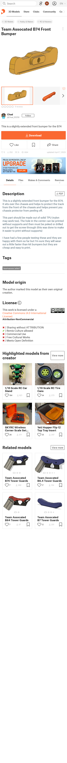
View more (57, 355)
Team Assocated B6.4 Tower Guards (49, 479)
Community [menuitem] (49, 11)
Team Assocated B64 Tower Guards (17, 519)
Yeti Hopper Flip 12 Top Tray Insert (49, 429)
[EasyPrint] (40, 3)
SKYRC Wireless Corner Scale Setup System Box (17, 429)
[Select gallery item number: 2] (15, 383)
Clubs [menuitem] (36, 11)
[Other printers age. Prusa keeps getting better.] (33, 165)
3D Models (9, 21)
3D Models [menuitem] (14, 11)
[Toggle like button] (7, 395)
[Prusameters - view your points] (47, 3)
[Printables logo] (3, 11)
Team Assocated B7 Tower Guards (48, 519)
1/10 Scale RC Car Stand (16, 389)
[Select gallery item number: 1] (12, 383)
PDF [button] (61, 193)
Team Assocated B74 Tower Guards (16, 479)
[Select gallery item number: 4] (20, 383)
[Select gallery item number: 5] (22, 383)
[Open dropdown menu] (63, 29)
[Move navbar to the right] (64, 11)
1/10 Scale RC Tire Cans (48, 389)
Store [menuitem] (26, 11)
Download (35, 135)
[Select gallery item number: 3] (17, 383)
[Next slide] (63, 96)
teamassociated (11, 268)
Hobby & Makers (26, 21)
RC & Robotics (46, 21)
